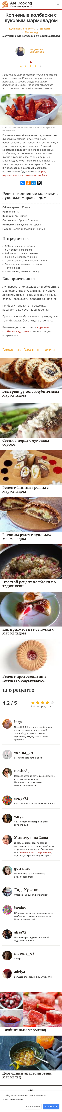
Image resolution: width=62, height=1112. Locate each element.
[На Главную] (17, 4)
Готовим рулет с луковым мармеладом (26, 537)
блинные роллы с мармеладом (35, 852)
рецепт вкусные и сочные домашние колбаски (26, 173)
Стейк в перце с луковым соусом (25, 442)
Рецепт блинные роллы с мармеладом (25, 489)
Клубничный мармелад (24, 1030)
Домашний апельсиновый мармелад (27, 1075)
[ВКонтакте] (22, 183)
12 (31, 61)
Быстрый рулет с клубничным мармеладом (30, 393)
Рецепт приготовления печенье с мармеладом (24, 678)
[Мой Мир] (33, 183)
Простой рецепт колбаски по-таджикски (30, 584)
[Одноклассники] (28, 183)
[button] (58, 4)
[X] (39, 183)
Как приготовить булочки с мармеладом (28, 631)
